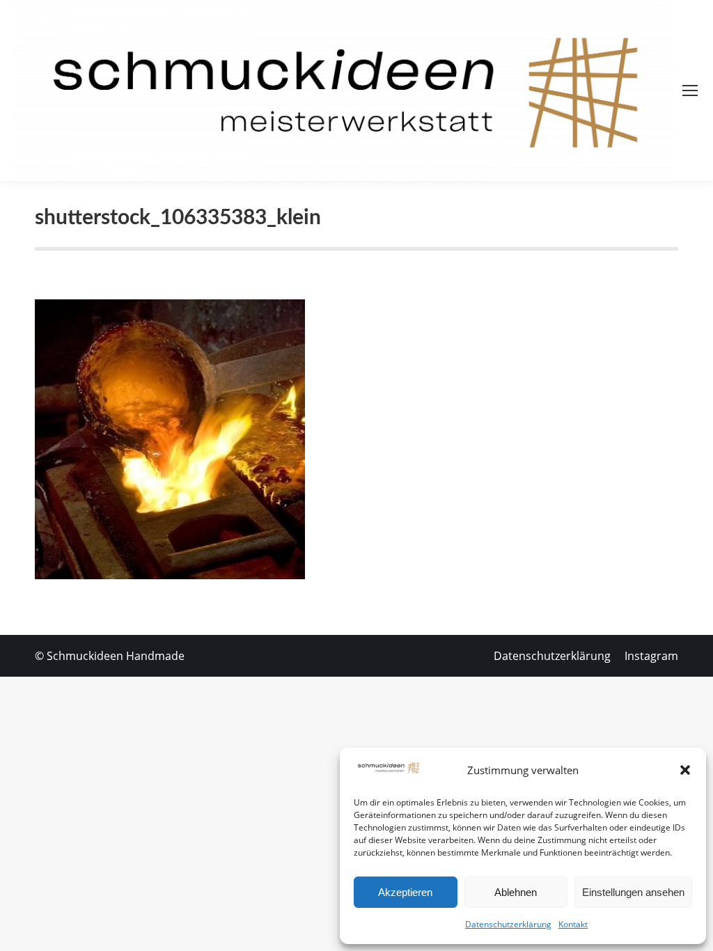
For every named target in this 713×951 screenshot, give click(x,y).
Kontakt (573, 924)
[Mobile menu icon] (690, 90)
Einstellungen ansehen (633, 892)
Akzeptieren (405, 892)
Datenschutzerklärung (508, 924)
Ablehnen (515, 892)
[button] (685, 770)
